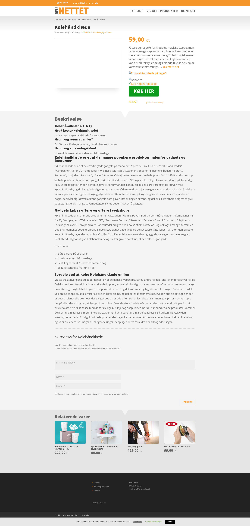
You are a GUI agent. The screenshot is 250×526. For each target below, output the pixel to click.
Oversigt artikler (99, 502)
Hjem (57, 19)
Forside (136, 11)
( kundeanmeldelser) (154, 103)
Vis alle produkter (162, 11)
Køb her (144, 91)
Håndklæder (86, 19)
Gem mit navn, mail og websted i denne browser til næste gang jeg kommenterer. (93, 394)
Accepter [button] (169, 522)
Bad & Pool (76, 19)
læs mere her (170, 67)
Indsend (187, 402)
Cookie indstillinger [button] (153, 521)
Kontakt (188, 11)
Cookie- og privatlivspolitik (67, 515)
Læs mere (137, 521)
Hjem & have (65, 19)
